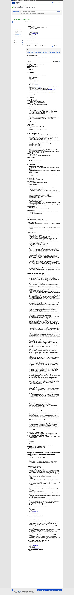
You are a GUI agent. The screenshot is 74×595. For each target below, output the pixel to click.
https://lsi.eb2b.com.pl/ (38, 87)
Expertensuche (34, 13)
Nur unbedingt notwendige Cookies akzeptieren (54, 590)
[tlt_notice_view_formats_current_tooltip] (59, 61)
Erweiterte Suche (29, 13)
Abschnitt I (15, 40)
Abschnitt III (15, 44)
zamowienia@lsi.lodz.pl (34, 33)
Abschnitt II (15, 42)
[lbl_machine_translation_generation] (37, 55)
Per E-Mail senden (18, 34)
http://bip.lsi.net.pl (36, 84)
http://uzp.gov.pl (36, 513)
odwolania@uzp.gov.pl (34, 511)
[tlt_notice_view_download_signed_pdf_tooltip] (52, 46)
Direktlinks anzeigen (18, 29)
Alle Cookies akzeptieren (41, 590)
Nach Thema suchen (40, 13)
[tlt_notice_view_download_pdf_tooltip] (28, 52)
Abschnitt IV (15, 46)
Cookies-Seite (19, 591)
